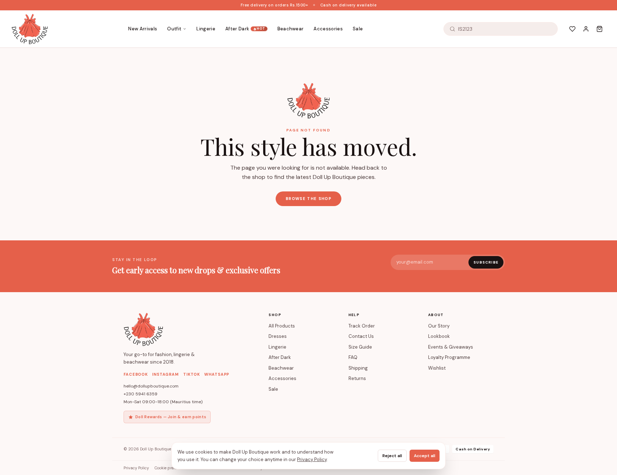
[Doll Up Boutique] (29, 29)
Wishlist (437, 368)
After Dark (245, 29)
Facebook (136, 374)
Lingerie (205, 29)
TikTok (191, 374)
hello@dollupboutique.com (151, 386)
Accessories (328, 29)
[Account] (586, 29)
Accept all (424, 456)
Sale (358, 29)
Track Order (361, 326)
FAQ (352, 357)
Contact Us (361, 336)
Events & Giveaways (450, 347)
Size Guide (360, 347)
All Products (282, 326)
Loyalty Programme (449, 357)
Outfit (174, 29)
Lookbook (439, 336)
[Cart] (599, 29)
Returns (357, 378)
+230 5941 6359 (140, 394)
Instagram (165, 374)
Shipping (358, 368)
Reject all (392, 456)
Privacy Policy (136, 467)
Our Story (439, 326)
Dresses (278, 336)
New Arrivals (142, 29)
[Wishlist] (572, 29)
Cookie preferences (172, 467)
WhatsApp (216, 374)
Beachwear (290, 29)
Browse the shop (308, 198)
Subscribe (485, 262)
